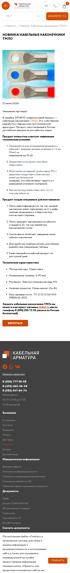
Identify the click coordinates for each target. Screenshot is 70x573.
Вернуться (15, 323)
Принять (57, 560)
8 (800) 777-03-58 (14, 382)
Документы (10, 491)
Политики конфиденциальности (19, 471)
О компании (8, 420)
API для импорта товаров (16, 508)
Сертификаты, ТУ (11, 518)
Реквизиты (8, 430)
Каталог (6, 449)
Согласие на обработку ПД (16, 481)
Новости (11, 26)
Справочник (8, 513)
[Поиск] (38, 16)
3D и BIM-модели (11, 523)
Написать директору (13, 374)
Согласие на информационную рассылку (23, 476)
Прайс (5, 498)
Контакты (7, 425)
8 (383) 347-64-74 (14, 391)
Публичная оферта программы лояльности (25, 486)
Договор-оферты (11, 466)
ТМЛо (34, 121)
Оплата (6, 435)
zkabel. (42, 307)
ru (48, 307)
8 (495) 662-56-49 (14, 386)
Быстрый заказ (10, 454)
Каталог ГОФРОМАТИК (15, 503)
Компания (9, 413)
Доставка (7, 439)
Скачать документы (16, 528)
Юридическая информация (21, 459)
